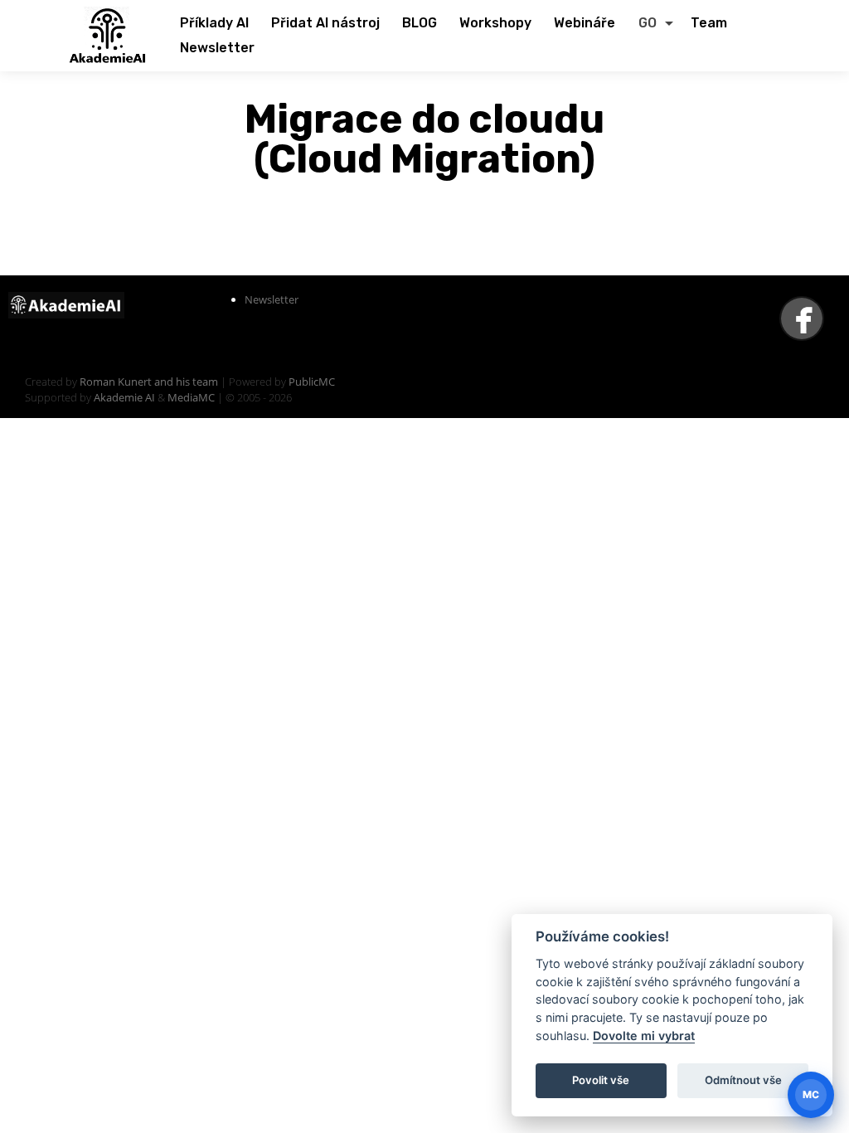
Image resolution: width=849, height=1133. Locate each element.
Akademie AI (124, 397)
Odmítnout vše (743, 1080)
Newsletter (271, 299)
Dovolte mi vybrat (644, 1035)
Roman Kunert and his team (150, 381)
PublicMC (312, 381)
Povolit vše (600, 1080)
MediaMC (191, 397)
